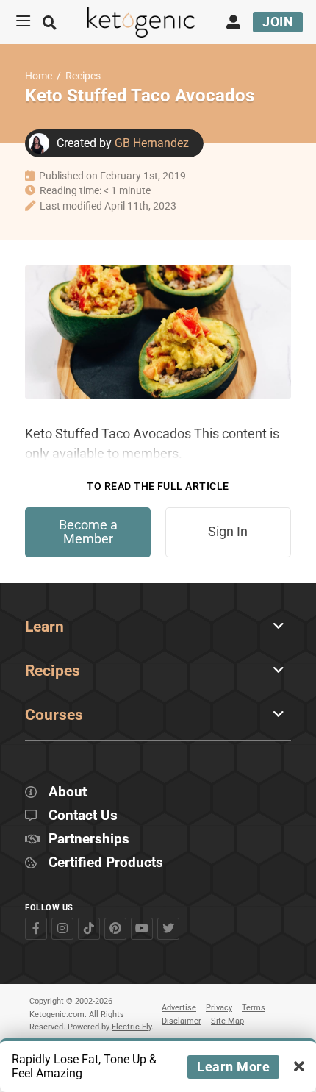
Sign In (228, 531)
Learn (44, 626)
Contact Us (83, 816)
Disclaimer (181, 1021)
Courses (54, 715)
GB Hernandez (152, 143)
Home (38, 76)
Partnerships (89, 839)
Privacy (219, 1008)
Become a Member (88, 532)
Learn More (233, 1066)
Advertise (179, 1008)
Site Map (227, 1021)
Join (277, 21)
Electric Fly (131, 1027)
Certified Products (106, 863)
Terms (253, 1008)
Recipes (83, 76)
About (68, 792)
